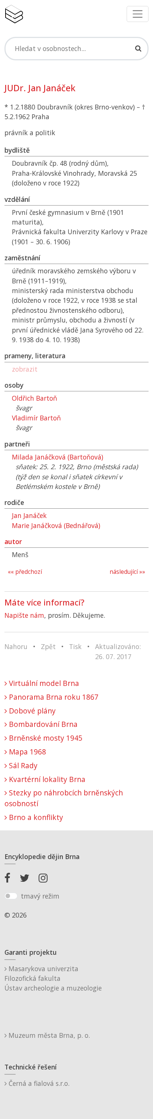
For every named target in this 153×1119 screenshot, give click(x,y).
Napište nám (24, 615)
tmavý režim (40, 895)
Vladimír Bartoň (36, 417)
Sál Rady (22, 765)
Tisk (75, 646)
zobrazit (25, 369)
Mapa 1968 (26, 752)
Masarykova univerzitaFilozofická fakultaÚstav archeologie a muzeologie (53, 978)
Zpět (48, 646)
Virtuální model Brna (43, 683)
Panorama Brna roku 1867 (52, 697)
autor (13, 541)
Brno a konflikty (35, 817)
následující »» (127, 572)
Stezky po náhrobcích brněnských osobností (63, 798)
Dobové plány (31, 711)
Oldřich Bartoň (34, 398)
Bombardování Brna (42, 724)
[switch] (10, 896)
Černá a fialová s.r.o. (38, 1083)
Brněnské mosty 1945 (44, 738)
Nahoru (15, 646)
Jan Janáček (29, 515)
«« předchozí (25, 572)
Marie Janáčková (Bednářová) (56, 525)
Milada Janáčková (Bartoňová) (57, 456)
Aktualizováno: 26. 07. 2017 (118, 651)
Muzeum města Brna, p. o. (48, 1035)
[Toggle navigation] (138, 14)
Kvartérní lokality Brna (46, 779)
